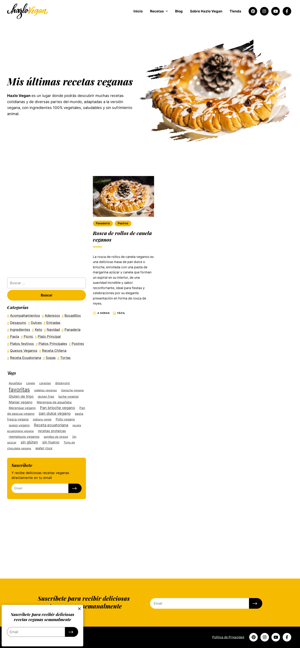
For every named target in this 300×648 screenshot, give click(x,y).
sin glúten (29, 442)
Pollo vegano (65, 419)
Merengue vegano (22, 408)
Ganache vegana (72, 390)
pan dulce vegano (55, 413)
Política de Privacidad (228, 637)
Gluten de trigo (21, 396)
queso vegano (19, 425)
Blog (179, 11)
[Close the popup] (79, 609)
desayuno (62, 383)
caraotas (45, 383)
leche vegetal (68, 396)
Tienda (235, 11)
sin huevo (50, 442)
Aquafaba (15, 383)
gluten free (46, 396)
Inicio (138, 11)
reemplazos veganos (24, 437)
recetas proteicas (52, 431)
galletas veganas (45, 390)
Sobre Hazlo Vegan (206, 11)
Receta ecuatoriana (51, 425)
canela (30, 383)
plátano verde (42, 419)
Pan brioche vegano (57, 407)
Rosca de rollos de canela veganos (122, 236)
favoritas (19, 389)
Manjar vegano (20, 402)
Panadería (103, 223)
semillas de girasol (56, 436)
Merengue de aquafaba (54, 402)
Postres (123, 223)
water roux (43, 448)
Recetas (157, 11)
